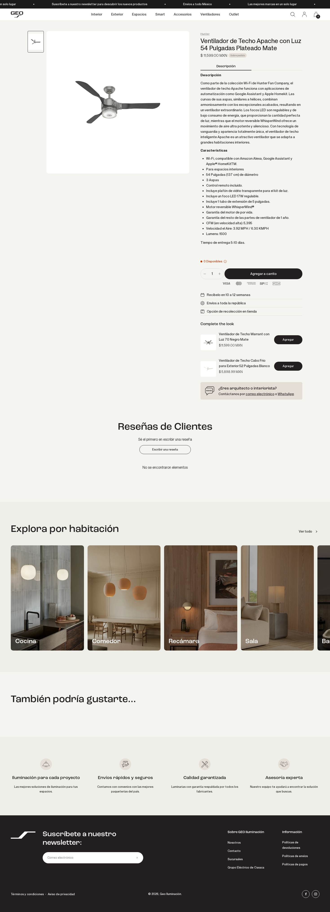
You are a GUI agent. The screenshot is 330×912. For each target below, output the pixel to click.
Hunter (204, 33)
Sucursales (235, 859)
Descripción (225, 66)
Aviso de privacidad (61, 894)
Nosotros (234, 842)
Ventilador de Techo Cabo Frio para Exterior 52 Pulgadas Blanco (244, 363)
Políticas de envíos (295, 856)
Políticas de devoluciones (291, 845)
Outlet (234, 14)
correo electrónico (260, 394)
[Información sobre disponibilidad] (225, 261)
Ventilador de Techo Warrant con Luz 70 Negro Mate (244, 337)
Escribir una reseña (165, 449)
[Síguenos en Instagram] (315, 894)
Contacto (234, 851)
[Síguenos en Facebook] (305, 894)
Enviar (137, 857)
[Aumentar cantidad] (220, 274)
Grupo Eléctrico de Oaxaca (246, 867)
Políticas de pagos (295, 864)
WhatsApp (286, 394)
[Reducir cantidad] (205, 274)
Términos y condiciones (27, 894)
